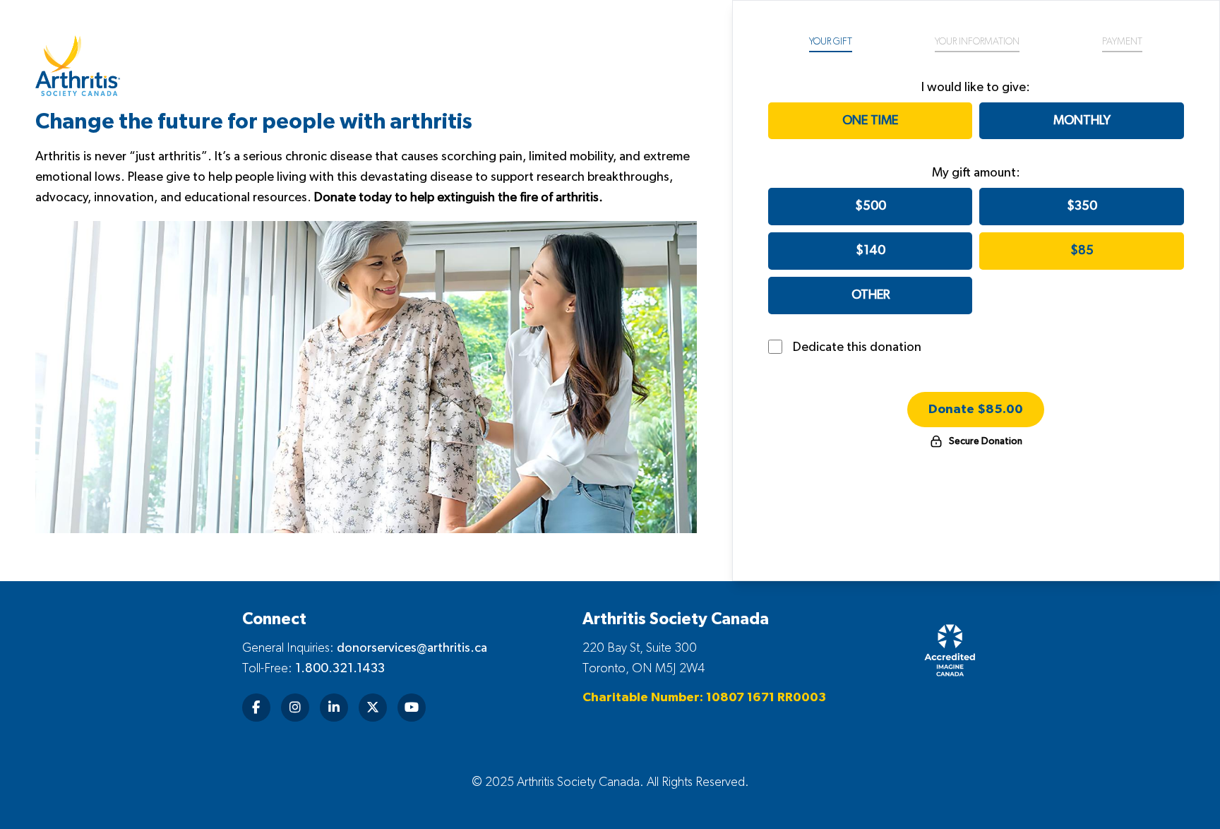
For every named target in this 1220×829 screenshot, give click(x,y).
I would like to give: (975, 87)
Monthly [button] (1082, 120)
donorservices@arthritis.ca (412, 648)
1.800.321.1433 (340, 668)
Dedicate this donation (857, 347)
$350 (1082, 206)
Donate (975, 409)
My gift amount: (976, 173)
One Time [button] (870, 120)
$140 (870, 250)
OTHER (870, 295)
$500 (870, 206)
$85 (1082, 250)
